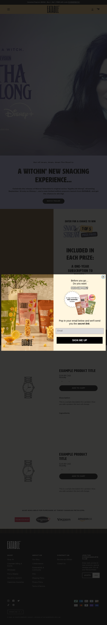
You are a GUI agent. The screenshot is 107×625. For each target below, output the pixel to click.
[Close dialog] (103, 277)
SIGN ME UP (79, 340)
